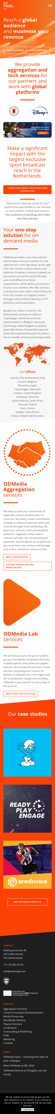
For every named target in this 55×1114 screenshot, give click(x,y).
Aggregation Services (15, 1008)
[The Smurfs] (27, 754)
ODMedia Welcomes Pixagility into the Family (25, 1072)
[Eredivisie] (27, 866)
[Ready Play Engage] (27, 810)
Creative (8, 1043)
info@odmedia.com (14, 971)
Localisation (10, 1027)
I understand (27, 1109)
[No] (51, 1103)
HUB (6, 1035)
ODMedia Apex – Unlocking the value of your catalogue (25, 1058)
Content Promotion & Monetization (23, 1012)
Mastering (9, 1039)
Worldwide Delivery (14, 1020)
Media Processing (13, 1016)
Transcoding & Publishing (17, 1031)
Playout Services (12, 1024)
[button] (50, 5)
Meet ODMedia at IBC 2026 (18, 1065)
